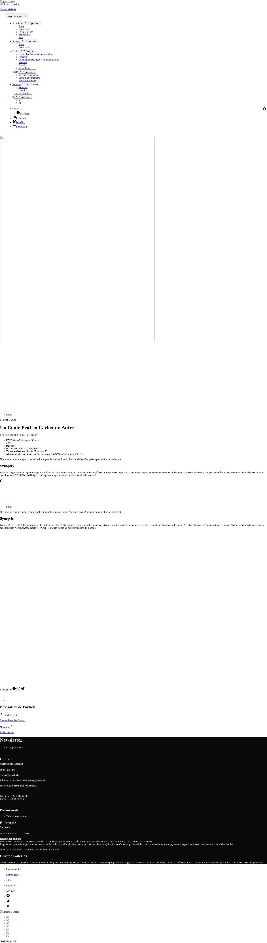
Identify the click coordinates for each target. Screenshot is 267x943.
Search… (16, 108)
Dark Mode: (6, 941)
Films (21, 26)
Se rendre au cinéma (28, 75)
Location (23, 90)
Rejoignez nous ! (14, 747)
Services (16, 84)
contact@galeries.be (10, 775)
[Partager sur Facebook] (14, 689)
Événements (24, 29)
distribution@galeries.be (25, 785)
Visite (15, 72)
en (20, 102)
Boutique (23, 87)
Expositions (24, 34)
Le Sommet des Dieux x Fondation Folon (39, 59)
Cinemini (23, 57)
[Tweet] (23, 689)
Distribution (24, 93)
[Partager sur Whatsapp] (19, 689)
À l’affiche (17, 23)
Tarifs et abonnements (29, 77)
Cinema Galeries (8, 9)
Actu (21, 37)
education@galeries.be (34, 780)
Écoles (15, 51)
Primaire (23, 65)
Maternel (23, 62)
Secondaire (24, 68)
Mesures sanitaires (27, 80)
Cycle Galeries (26, 32)
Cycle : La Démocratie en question (35, 54)
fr (13, 97)
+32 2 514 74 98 (19, 796)
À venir (16, 41)
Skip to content (7, 1)
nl (19, 100)
